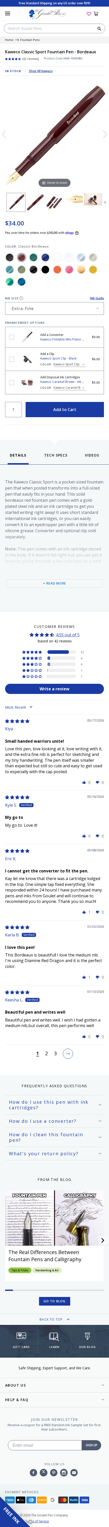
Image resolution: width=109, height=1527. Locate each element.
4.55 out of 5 (68, 635)
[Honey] (93, 269)
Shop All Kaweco (41, 71)
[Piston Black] (33, 269)
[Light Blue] (81, 257)
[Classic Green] (33, 257)
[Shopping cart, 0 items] (99, 13)
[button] (32, 652)
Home (9, 40)
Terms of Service (37, 1521)
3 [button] (55, 1054)
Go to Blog (55, 1301)
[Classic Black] (9, 257)
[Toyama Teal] (21, 281)
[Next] (105, 134)
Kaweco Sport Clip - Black (11, 359)
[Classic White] (57, 257)
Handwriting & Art (47, 1270)
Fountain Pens (30, 40)
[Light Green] (93, 257)
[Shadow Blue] (9, 269)
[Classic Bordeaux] (21, 257)
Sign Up (91, 1445)
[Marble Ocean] (9, 281)
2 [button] (46, 1054)
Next (105, 202)
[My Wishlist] (89, 13)
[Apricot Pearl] (81, 269)
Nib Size (12, 298)
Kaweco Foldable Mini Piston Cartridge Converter (11, 337)
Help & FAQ (16, 1399)
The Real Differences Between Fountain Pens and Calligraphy (44, 1256)
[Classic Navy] (45, 257)
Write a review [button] (54, 689)
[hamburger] (7, 13)
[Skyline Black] (45, 269)
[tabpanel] (54, 537)
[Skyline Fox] (57, 269)
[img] (17, 721)
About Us (15, 1385)
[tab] (18, 458)
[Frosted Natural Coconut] (69, 257)
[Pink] (69, 269)
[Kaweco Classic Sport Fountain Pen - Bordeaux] (16, 202)
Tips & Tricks (19, 1270)
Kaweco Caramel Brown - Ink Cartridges (11, 382)
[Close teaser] (30, 1521)
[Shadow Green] (21, 269)
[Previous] (4, 134)
